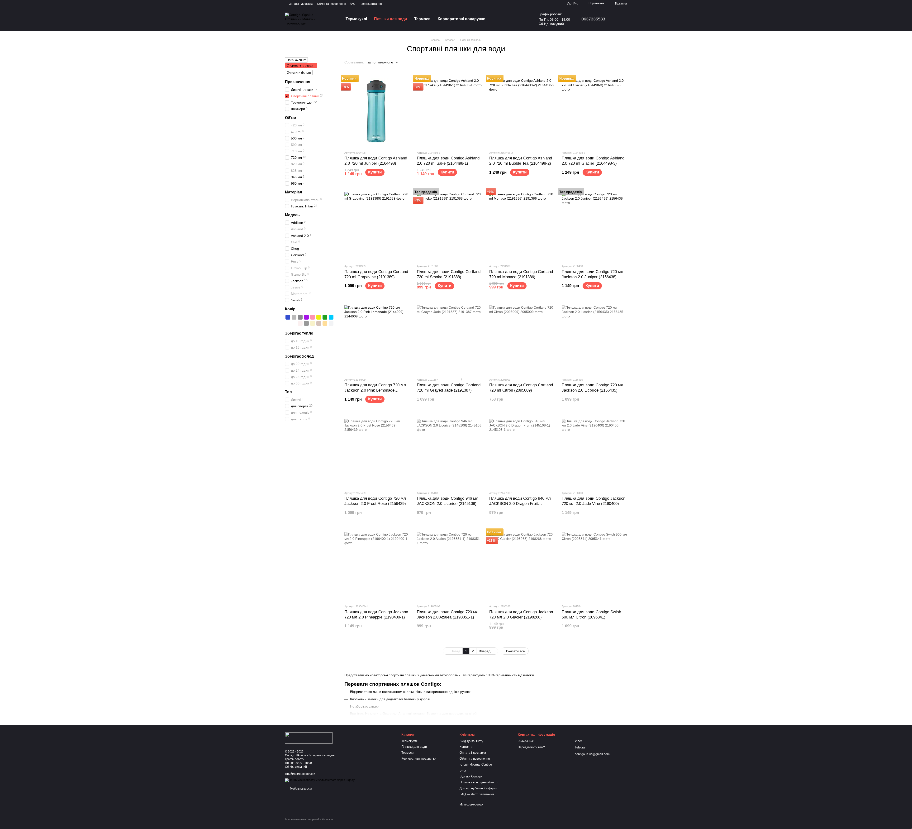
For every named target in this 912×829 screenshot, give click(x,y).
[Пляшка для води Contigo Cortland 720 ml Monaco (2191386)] (522, 224)
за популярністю (380, 62)
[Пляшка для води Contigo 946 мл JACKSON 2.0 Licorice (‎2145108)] (449, 451)
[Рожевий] (312, 317)
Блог (463, 770)
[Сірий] (294, 317)
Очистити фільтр (299, 72)
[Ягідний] (288, 323)
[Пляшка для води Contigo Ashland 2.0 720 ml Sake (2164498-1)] (449, 111)
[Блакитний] (331, 317)
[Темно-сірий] (300, 317)
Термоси (422, 19)
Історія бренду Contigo (476, 764)
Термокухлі (356, 19)
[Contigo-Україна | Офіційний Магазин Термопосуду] (308, 737)
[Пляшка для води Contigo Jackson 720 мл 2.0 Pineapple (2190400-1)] (377, 564)
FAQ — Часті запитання (366, 3)
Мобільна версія (300, 788)
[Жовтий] (319, 317)
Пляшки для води (390, 19)
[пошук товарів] (497, 19)
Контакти (466, 746)
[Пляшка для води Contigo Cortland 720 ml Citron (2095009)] (522, 338)
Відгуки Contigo (471, 776)
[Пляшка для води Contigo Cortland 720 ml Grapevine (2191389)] (377, 224)
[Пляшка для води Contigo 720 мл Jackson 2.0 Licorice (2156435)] (594, 338)
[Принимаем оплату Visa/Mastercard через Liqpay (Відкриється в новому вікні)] (320, 780)
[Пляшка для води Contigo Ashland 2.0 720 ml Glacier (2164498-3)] (594, 111)
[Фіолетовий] (306, 317)
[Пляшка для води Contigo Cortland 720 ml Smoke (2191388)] (449, 224)
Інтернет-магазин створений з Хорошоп (309, 819)
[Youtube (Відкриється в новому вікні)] (388, 3)
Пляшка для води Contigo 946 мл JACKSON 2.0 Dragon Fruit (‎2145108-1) (520, 503)
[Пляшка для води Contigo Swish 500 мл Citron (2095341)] (594, 564)
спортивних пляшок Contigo (404, 684)
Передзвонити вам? (531, 747)
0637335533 (593, 19)
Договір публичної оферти (478, 788)
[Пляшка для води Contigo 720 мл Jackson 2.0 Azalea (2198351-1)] (449, 564)
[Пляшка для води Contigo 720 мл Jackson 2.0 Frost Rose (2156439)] (377, 451)
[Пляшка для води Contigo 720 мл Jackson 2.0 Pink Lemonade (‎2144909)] (377, 338)
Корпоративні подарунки (461, 19)
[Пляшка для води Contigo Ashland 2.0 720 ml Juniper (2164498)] (377, 111)
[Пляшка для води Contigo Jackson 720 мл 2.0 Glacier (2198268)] (522, 564)
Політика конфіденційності (479, 782)
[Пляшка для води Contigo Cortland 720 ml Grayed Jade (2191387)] (449, 338)
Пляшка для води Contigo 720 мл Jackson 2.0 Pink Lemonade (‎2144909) (375, 390)
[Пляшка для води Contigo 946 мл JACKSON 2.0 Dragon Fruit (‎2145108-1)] (522, 451)
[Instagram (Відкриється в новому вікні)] (394, 3)
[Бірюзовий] (294, 323)
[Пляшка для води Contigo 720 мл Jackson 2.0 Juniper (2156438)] (594, 224)
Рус (575, 3)
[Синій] (288, 317)
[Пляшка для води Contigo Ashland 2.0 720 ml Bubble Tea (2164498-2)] (522, 111)
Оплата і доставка (301, 3)
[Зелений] (325, 317)
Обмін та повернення (331, 3)
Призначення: (296, 60)
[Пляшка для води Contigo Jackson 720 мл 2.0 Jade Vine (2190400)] (594, 451)
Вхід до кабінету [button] (471, 741)
